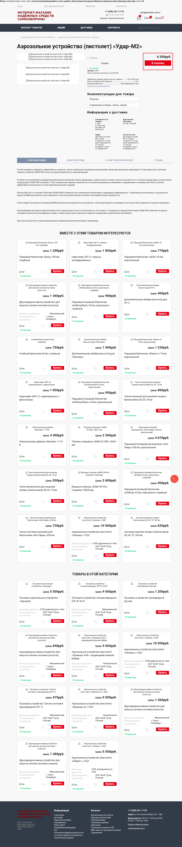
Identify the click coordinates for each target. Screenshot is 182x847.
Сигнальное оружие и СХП (102, 827)
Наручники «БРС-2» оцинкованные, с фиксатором (39, 398)
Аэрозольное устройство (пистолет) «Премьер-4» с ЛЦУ (92, 705)
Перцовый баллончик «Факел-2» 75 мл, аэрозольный (145, 355)
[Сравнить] (88, 57)
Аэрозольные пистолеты (102, 815)
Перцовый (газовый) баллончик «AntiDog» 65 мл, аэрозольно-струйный (145, 491)
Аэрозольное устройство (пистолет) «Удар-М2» (78, 37)
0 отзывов (105, 63)
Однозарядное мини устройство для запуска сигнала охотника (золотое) (39, 653)
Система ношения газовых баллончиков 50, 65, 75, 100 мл (146, 533)
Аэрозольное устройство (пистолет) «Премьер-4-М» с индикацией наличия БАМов (93, 655)
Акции (61, 27)
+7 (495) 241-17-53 (137, 810)
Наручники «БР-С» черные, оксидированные (86, 258)
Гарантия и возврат (62, 820)
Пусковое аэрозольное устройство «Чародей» (38, 599)
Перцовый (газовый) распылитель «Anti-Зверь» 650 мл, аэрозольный (146, 446)
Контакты (121, 6)
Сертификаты (60, 822)
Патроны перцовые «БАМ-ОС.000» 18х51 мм (94, 443)
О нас (20, 6)
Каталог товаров (31, 27)
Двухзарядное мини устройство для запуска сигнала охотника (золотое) (39, 304)
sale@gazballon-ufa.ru (150, 12)
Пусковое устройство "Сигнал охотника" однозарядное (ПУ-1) (41, 705)
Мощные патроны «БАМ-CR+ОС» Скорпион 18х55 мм (90, 488)
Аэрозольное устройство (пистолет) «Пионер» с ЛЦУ (92, 533)
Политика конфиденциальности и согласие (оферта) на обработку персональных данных (69, 835)
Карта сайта (59, 825)
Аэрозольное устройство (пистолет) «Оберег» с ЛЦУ (92, 759)
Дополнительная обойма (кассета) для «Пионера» (93, 355)
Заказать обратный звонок (112, 18)
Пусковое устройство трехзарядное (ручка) (144, 599)
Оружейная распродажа (65, 827)
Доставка (86, 27)
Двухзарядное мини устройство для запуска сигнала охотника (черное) (39, 762)
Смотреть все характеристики (98, 86)
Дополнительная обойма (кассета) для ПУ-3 (145, 301)
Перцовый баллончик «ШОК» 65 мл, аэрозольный (143, 258)
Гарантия (90, 6)
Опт (55, 830)
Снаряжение (96, 833)
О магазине (59, 815)
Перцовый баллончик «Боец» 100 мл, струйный (39, 258)
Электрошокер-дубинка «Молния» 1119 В (41, 443)
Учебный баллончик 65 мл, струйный (39, 353)
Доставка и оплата (54, 6)
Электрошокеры (98, 820)
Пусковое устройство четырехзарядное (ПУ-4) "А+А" (94, 599)
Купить (57, 271)
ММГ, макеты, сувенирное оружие (106, 830)
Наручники (95, 825)
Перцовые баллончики (101, 817)
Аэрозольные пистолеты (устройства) (38, 37)
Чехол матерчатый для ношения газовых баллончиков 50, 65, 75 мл (38, 488)
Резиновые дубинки (100, 822)
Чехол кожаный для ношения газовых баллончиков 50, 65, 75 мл (145, 398)
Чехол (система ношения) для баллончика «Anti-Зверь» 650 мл (36, 533)
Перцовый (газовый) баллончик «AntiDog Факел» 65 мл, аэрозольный (92, 400)
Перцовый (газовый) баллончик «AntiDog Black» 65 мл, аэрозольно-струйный (91, 305)
